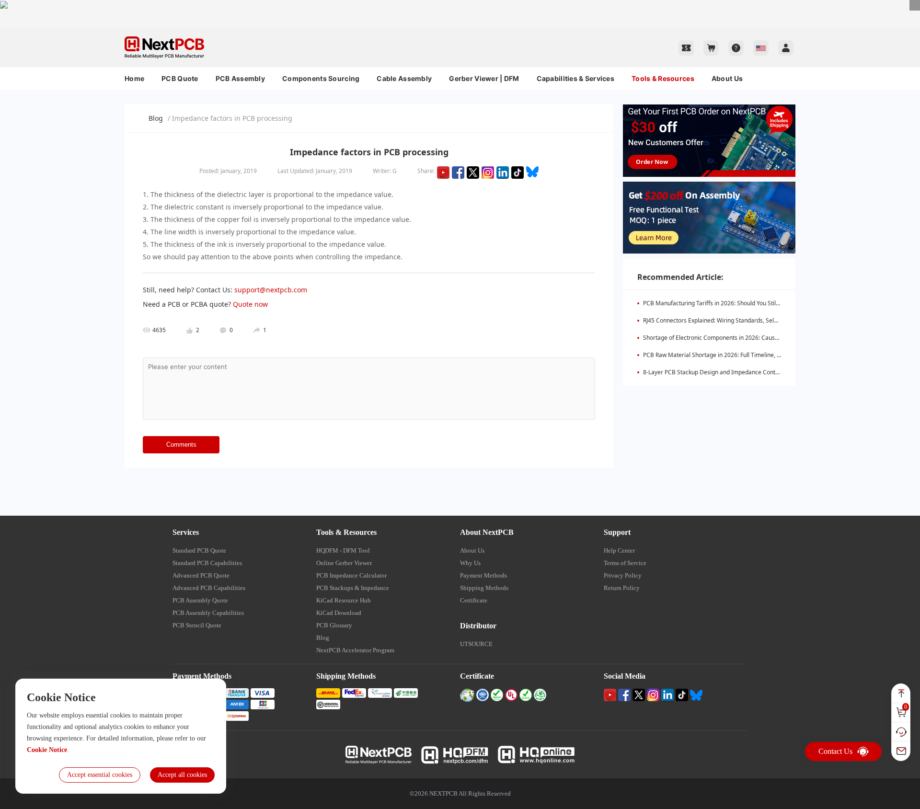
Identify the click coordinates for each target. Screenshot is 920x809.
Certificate (473, 600)
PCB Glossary (334, 625)
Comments (181, 444)
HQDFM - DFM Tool (343, 550)
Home (134, 78)
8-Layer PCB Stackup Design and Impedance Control (712, 372)
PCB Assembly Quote (200, 600)
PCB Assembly (240, 78)
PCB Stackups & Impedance (352, 587)
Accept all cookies (182, 774)
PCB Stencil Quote (196, 625)
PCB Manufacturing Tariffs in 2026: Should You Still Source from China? (737, 303)
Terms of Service (625, 562)
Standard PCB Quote (199, 550)
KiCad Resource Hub (343, 600)
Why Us (470, 562)
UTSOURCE (476, 643)
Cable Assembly (404, 78)
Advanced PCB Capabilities (208, 587)
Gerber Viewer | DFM (484, 78)
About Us (727, 78)
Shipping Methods (484, 587)
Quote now (250, 304)
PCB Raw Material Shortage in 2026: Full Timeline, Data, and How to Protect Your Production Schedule (778, 355)
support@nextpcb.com (270, 289)
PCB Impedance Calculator (351, 575)
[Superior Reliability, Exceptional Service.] (460, 4)
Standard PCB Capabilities (207, 562)
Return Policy (622, 587)
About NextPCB (487, 532)
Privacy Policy (623, 575)
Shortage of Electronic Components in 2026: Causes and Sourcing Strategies (744, 338)
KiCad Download (338, 612)
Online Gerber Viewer (344, 562)
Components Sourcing (320, 78)
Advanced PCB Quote (201, 575)
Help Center (619, 550)
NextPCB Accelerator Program (355, 650)
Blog (156, 118)
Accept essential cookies (99, 774)
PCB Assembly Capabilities (208, 612)
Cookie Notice (47, 749)
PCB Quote (179, 78)
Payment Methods (483, 575)
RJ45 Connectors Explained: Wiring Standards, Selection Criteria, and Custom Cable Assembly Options (778, 320)
